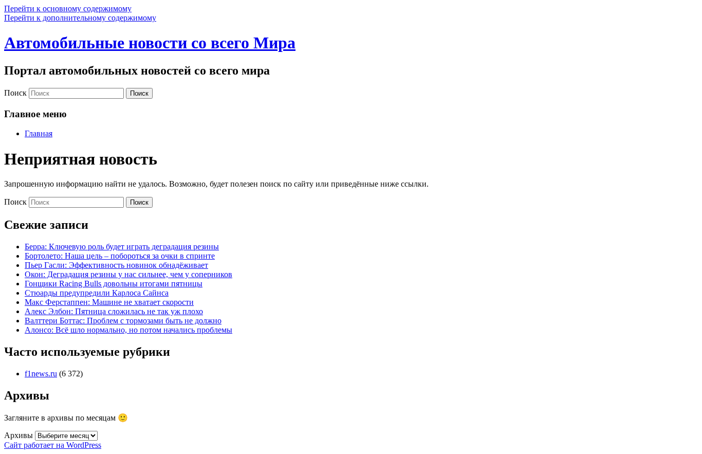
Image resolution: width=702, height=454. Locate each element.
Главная (38, 133)
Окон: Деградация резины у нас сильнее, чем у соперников (128, 274)
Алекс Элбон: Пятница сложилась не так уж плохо (114, 311)
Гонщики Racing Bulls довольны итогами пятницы (113, 283)
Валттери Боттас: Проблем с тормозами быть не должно (123, 320)
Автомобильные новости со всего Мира (149, 42)
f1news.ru (41, 373)
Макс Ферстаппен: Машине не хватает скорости (109, 302)
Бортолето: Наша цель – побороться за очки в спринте (120, 255)
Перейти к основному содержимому (68, 8)
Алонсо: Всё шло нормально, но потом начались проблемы (128, 329)
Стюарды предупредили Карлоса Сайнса (97, 292)
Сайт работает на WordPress (52, 445)
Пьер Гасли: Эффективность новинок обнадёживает (116, 265)
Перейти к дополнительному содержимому (80, 17)
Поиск (15, 92)
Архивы (18, 435)
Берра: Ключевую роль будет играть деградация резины (122, 246)
